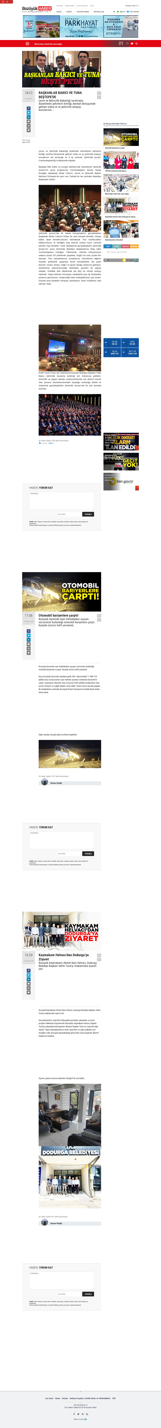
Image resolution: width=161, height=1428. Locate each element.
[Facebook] (29, 108)
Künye (57, 1398)
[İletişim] (132, 43)
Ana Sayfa (59, 6)
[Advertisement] (68, 129)
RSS (114, 1398)
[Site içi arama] (136, 43)
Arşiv (92, 6)
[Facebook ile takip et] (74, 1414)
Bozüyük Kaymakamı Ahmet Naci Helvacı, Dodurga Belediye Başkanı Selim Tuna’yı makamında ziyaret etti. (68, 966)
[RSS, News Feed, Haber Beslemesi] (82, 1414)
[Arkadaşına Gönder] (29, 121)
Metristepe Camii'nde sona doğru (48, 43)
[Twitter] (29, 113)
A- (99, 97)
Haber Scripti (78, 1419)
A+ (99, 93)
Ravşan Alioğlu (56, 783)
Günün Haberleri (82, 6)
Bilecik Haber (70, 6)
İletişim (65, 1398)
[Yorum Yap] (29, 130)
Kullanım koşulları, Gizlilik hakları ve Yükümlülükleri (90, 1398)
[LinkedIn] (29, 117)
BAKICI (51, 443)
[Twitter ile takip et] (78, 1414)
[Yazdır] (29, 126)
